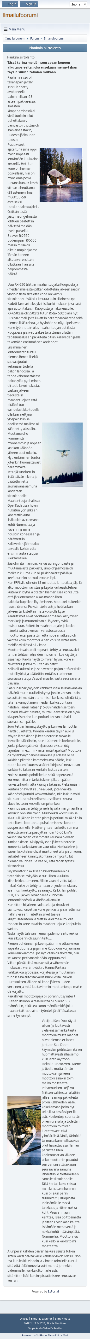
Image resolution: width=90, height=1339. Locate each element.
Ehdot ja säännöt (41, 1318)
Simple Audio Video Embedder (45, 1328)
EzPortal (53, 1291)
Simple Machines (56, 1323)
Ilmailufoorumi (20, 15)
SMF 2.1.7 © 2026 (34, 1323)
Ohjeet (24, 1318)
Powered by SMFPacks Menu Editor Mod (45, 1335)
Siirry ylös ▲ (63, 1318)
